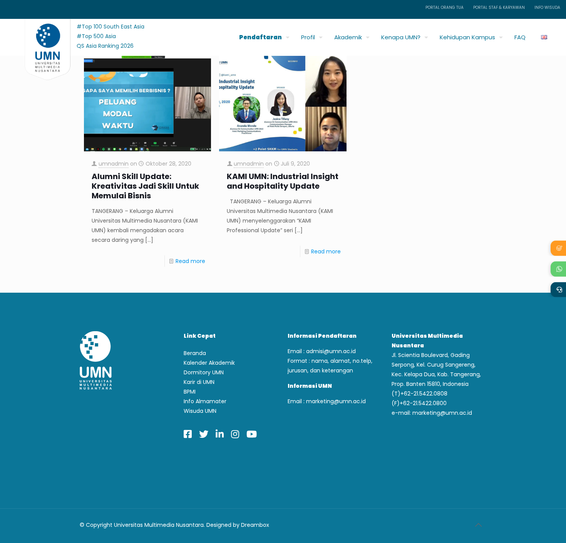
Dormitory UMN (204, 372)
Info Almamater (205, 401)
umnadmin (114, 164)
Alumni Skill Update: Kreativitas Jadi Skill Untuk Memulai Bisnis (145, 186)
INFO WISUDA (547, 7)
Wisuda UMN (200, 411)
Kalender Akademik (209, 363)
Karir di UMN (199, 382)
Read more (190, 261)
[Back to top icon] (478, 525)
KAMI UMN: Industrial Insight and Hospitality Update (282, 181)
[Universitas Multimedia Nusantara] (40, 35)
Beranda (195, 353)
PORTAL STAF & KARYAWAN (499, 7)
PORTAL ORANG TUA (444, 7)
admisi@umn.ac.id (331, 351)
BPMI (190, 392)
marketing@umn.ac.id (336, 401)
